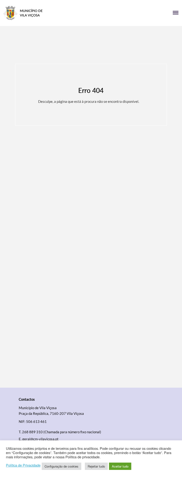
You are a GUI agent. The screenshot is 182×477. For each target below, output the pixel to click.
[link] (47, 13)
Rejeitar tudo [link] (96, 466)
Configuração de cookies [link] (61, 466)
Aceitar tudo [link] (120, 466)
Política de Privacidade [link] (23, 465)
